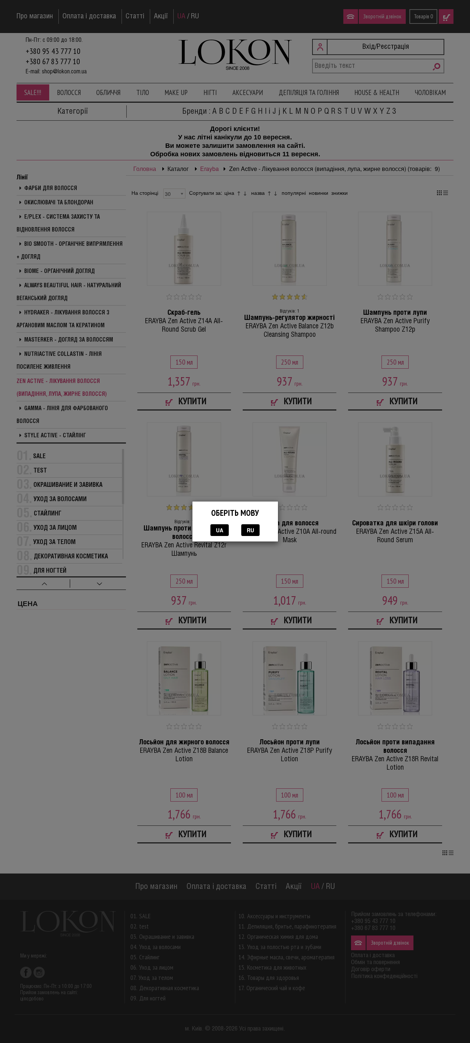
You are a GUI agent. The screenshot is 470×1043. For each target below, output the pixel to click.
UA (219, 530)
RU (250, 530)
